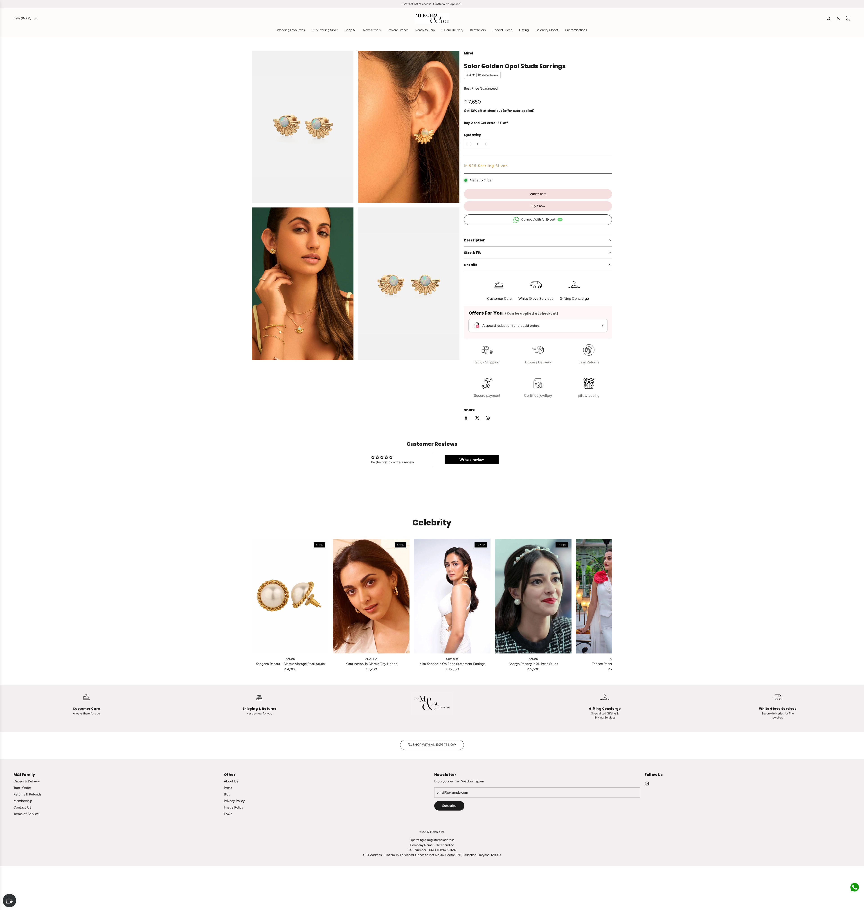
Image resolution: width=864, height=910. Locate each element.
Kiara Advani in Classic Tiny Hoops (371, 664)
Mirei (468, 53)
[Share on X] (477, 418)
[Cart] (848, 18)
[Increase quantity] (486, 144)
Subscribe (449, 806)
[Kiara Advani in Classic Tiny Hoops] (371, 596)
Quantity (472, 135)
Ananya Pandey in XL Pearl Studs (533, 664)
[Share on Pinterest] (488, 418)
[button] (257, 605)
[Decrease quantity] (469, 144)
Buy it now (538, 206)
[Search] (828, 18)
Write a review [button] (471, 459)
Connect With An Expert (541, 219)
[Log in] (838, 18)
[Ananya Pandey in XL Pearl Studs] (533, 596)
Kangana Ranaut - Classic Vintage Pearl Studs (290, 664)
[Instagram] (647, 783)
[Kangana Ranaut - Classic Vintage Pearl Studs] (290, 596)
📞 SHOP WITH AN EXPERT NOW (432, 745)
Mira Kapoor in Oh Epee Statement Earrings (452, 664)
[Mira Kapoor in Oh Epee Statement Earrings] (452, 596)
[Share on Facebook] (466, 418)
